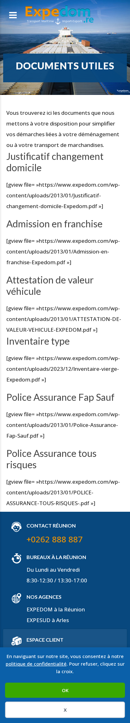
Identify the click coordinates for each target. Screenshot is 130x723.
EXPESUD (38, 620)
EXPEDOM (40, 609)
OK (65, 690)
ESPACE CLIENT (45, 640)
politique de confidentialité (36, 664)
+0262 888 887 (55, 539)
